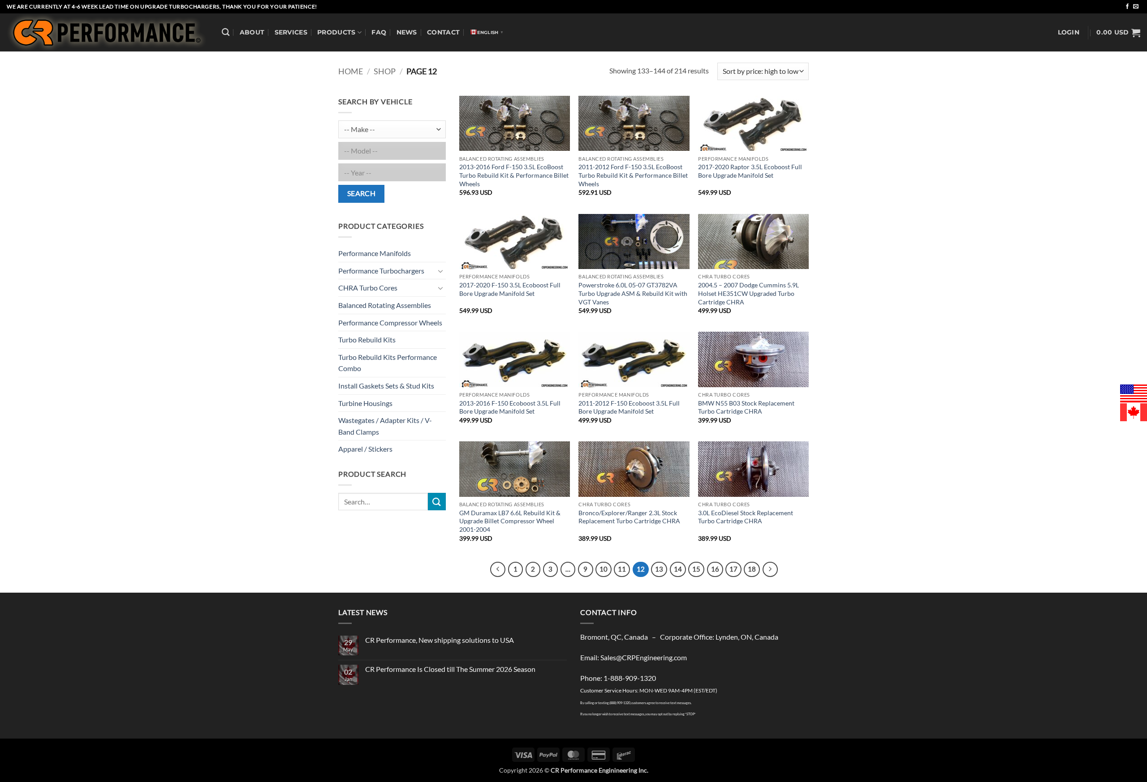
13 (659, 569)
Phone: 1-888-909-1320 (618, 678)
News (407, 32)
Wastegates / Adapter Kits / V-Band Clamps (385, 426)
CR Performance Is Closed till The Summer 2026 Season (450, 669)
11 (622, 569)
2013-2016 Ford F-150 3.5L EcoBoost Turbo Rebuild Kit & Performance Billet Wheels (514, 175)
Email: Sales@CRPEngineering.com (633, 657)
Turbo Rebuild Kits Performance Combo (387, 363)
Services (291, 32)
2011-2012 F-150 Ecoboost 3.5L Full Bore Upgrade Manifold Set (629, 407)
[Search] (225, 32)
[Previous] (497, 569)
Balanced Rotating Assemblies (384, 305)
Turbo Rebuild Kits (367, 339)
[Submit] (437, 501)
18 (752, 569)
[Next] (770, 569)
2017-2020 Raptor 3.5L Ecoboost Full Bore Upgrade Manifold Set (750, 171)
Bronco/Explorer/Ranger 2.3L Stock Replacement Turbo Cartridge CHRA (629, 517)
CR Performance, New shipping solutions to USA (439, 640)
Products (336, 32)
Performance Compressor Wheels (390, 322)
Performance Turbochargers (381, 270)
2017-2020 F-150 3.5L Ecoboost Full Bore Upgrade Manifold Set (510, 289)
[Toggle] (440, 270)
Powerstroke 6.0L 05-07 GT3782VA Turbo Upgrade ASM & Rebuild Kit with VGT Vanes (632, 293)
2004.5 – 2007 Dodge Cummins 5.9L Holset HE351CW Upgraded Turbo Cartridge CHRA (748, 293)
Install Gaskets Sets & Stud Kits (386, 385)
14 (678, 569)
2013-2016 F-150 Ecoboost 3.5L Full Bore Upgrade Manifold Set (510, 407)
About (252, 32)
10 (603, 569)
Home (350, 71)
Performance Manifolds (374, 253)
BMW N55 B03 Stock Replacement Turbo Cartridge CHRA (746, 407)
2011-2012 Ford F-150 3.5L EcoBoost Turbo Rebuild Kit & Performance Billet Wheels (633, 175)
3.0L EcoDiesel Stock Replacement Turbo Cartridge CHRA (745, 517)
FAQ (378, 32)
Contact (443, 32)
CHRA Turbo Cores (367, 287)
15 (696, 569)
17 (733, 569)
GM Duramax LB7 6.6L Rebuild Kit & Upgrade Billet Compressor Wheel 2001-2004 (510, 521)
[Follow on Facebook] (1127, 7)
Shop (385, 71)
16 (715, 569)
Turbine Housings (365, 403)
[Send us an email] (1135, 7)
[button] (1068, 32)
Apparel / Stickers (365, 448)
